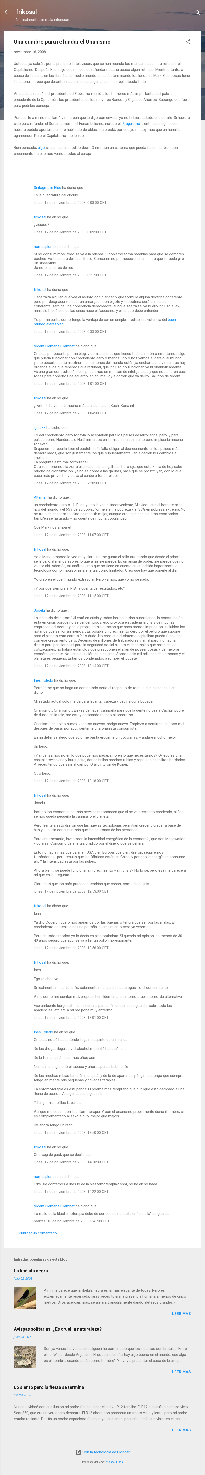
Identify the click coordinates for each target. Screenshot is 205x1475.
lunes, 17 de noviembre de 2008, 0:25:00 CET (70, 275)
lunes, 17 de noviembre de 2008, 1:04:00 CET (70, 413)
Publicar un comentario (38, 1233)
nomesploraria (46, 246)
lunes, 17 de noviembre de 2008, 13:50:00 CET (71, 1132)
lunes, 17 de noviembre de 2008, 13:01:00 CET (71, 1017)
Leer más (181, 1313)
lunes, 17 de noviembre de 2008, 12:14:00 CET (71, 666)
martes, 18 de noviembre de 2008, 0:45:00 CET (72, 1221)
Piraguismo (131, 123)
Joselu (39, 610)
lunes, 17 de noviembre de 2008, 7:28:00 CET (70, 483)
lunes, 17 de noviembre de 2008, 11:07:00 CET (71, 535)
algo (41, 147)
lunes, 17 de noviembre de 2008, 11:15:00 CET (71, 596)
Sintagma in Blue (47, 187)
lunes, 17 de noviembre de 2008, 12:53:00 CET (71, 891)
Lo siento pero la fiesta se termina (49, 1387)
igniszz (40, 427)
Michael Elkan (114, 1462)
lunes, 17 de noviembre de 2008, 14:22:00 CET (71, 1191)
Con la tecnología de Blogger (106, 1452)
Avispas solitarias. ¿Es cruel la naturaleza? (58, 1329)
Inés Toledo (43, 680)
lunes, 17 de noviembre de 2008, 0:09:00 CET (70, 232)
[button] (188, 42)
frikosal (26, 11)
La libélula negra (31, 1270)
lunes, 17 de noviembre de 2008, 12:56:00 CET (71, 948)
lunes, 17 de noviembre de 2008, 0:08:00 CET (70, 202)
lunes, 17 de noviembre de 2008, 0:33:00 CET (70, 331)
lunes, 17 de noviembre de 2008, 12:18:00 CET (71, 781)
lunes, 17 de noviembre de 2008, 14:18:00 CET (71, 1162)
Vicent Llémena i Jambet (54, 346)
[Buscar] (198, 13)
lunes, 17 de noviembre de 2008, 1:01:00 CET (70, 383)
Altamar (40, 497)
